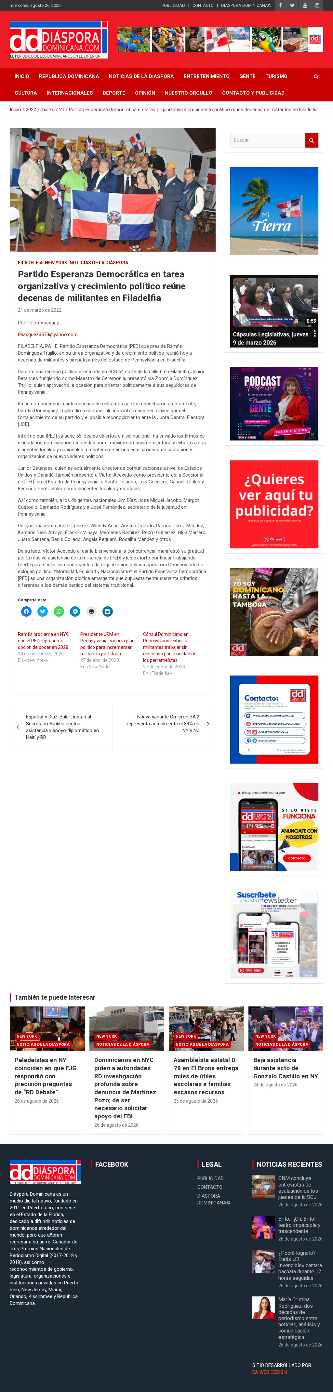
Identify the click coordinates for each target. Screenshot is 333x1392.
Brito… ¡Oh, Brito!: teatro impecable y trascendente (299, 1225)
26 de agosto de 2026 (37, 1101)
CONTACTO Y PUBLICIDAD (253, 93)
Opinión (145, 93)
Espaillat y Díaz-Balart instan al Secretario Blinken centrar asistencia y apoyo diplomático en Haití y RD (62, 727)
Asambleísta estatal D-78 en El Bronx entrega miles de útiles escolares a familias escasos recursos (206, 1076)
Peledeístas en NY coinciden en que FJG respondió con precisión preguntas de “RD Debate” (45, 1076)
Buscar (311, 140)
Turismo (276, 76)
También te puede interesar (55, 997)
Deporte (114, 93)
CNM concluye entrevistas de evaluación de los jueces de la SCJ (298, 1187)
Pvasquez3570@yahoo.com (48, 334)
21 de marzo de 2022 (39, 310)
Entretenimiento (207, 76)
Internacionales (70, 93)
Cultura (26, 93)
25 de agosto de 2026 (196, 1101)
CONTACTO (203, 5)
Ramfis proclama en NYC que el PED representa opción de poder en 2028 (43, 641)
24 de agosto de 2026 (275, 1084)
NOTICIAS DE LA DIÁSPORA (141, 76)
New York (56, 262)
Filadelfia (30, 262)
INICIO (22, 76)
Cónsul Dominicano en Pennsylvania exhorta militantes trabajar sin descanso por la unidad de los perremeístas (169, 647)
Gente (247, 76)
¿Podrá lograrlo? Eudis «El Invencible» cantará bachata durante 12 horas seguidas (300, 1265)
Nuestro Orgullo (188, 93)
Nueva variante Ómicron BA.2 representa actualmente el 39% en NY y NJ (163, 723)
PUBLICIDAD (173, 5)
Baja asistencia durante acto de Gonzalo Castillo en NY (285, 1068)
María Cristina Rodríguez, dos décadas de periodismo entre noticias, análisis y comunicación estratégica (299, 1318)
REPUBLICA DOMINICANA (69, 76)
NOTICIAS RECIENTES (289, 1164)
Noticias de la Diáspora (99, 262)
